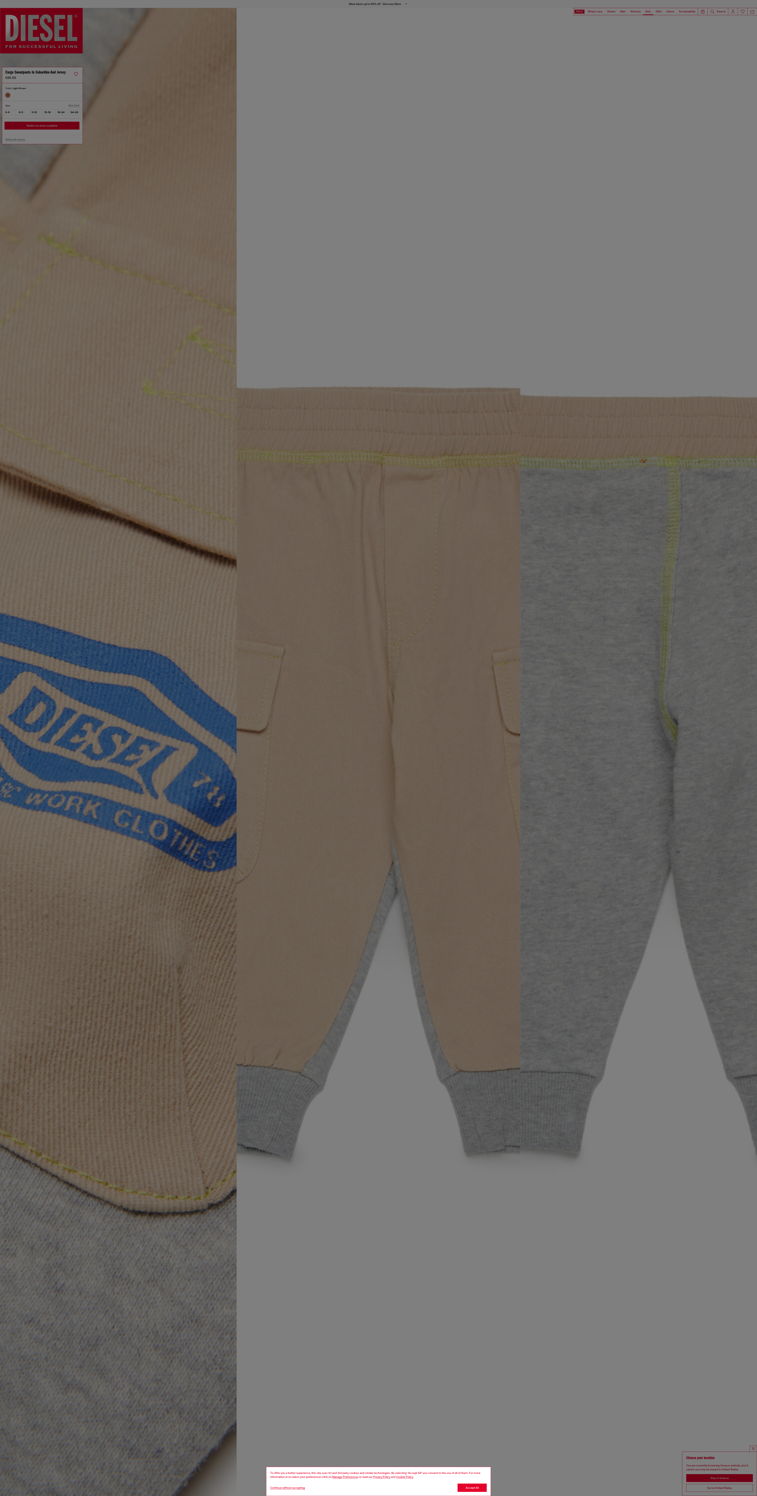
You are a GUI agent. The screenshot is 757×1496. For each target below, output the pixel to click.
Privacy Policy (381, 1476)
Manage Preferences (345, 1476)
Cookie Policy (404, 1476)
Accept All (472, 1487)
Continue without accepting (287, 1487)
